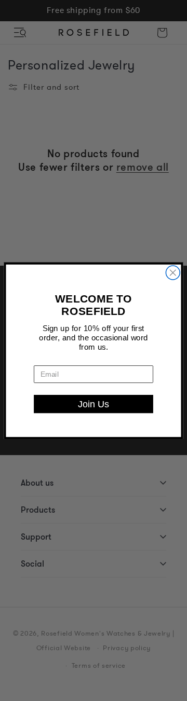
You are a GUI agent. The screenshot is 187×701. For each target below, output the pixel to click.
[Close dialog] (173, 273)
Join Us (94, 403)
